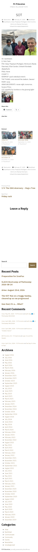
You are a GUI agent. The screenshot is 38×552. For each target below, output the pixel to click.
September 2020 (11, 496)
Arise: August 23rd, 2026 (13, 290)
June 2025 (8, 391)
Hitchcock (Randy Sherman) (18, 24)
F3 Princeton (19, 4)
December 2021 (10, 458)
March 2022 (9, 450)
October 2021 (10, 463)
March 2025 (9, 399)
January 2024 (9, 435)
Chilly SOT (5, 140)
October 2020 (10, 494)
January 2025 (9, 404)
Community (9, 537)
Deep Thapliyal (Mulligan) (19, 22)
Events (7, 540)
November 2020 (10, 491)
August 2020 (9, 499)
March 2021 (9, 481)
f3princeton (7, 19)
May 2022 (8, 445)
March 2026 (9, 368)
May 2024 (8, 424)
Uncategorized (10, 545)
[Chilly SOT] (9, 135)
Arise (6, 529)
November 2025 (10, 378)
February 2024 (10, 432)
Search (4, 261)
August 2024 (9, 417)
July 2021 (8, 471)
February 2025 (10, 401)
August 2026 (9, 355)
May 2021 (8, 476)
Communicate (9, 535)
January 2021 (9, 486)
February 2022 (10, 453)
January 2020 (9, 517)
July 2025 (8, 388)
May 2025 (8, 394)
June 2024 (8, 422)
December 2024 (10, 406)
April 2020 (8, 509)
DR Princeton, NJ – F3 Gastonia (11, 336)
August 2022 (9, 442)
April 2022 (8, 448)
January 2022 (9, 455)
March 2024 (9, 430)
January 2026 (9, 373)
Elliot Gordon (32, 22)
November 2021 (10, 460)
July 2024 (8, 419)
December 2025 (10, 375)
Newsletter (9, 542)
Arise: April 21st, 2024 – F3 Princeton (13, 343)
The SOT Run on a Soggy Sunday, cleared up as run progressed (17, 297)
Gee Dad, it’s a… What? (12, 304)
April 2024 (8, 427)
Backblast (32, 19)
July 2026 (8, 358)
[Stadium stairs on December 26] (9, 150)
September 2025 (11, 383)
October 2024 (10, 412)
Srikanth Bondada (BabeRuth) (19, 26)
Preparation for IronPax (13, 276)
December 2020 (10, 489)
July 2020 (8, 502)
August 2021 (9, 468)
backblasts (7, 22)
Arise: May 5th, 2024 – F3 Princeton (12, 314)
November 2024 (10, 409)
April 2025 (8, 396)
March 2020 (9, 512)
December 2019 (10, 520)
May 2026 (8, 363)
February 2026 (10, 370)
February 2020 (10, 515)
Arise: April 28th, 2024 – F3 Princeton (13, 321)
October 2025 (10, 381)
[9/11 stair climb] (25, 135)
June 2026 (8, 360)
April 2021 (8, 478)
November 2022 (10, 440)
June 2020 (8, 504)
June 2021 (8, 473)
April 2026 (8, 365)
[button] (7, 96)
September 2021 (11, 466)
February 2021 (10, 484)
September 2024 (11, 414)
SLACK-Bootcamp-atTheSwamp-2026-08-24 (17, 283)
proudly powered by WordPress (20, 549)
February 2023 (10, 437)
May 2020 (8, 507)
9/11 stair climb (23, 140)
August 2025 (9, 386)
